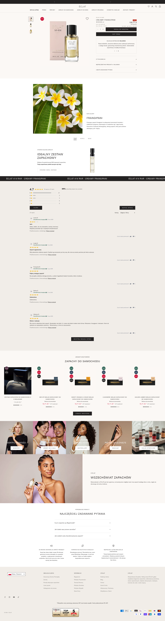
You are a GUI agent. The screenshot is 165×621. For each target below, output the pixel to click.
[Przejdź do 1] (30, 19)
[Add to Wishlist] (87, 18)
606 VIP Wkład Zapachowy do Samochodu (50, 398)
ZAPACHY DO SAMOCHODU (66, 10)
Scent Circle (103, 585)
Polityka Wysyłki (78, 588)
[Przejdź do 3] (30, 31)
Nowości (16, 448)
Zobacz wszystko (82, 413)
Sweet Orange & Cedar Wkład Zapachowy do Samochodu (82, 398)
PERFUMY (52, 10)
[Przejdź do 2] (30, 25)
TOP (75, 138)
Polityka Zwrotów (79, 585)
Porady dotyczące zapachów (51, 582)
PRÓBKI (44, 10)
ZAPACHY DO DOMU (82, 10)
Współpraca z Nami (106, 591)
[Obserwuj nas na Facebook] (5, 597)
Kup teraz (116, 34)
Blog (101, 579)
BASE (89, 138)
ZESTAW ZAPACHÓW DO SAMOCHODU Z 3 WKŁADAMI (17, 398)
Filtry (36, 207)
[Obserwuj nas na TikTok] (18, 597)
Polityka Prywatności (80, 579)
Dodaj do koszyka (121, 29)
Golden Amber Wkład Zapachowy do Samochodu (147, 398)
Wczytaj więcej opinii (82, 339)
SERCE (82, 138)
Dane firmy (77, 591)
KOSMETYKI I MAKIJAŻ (113, 10)
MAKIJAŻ (115, 448)
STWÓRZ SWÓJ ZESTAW (48, 170)
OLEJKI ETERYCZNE (148, 448)
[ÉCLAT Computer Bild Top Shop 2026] (65, 612)
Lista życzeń (46, 585)
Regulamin (77, 577)
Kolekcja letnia (104, 577)
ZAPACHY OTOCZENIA (97, 10)
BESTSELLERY (82, 448)
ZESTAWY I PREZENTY (129, 10)
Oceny (102, 582)
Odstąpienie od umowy (49, 588)
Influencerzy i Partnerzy (106, 588)
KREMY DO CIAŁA (49, 448)
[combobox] (16, 574)
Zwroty (45, 579)
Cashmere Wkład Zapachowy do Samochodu (115, 398)
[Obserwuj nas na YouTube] (14, 597)
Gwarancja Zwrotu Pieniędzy (51, 577)
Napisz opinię (127, 207)
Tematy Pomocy (78, 582)
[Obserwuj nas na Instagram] (9, 597)
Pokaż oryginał (50, 231)
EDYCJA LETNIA (34, 10)
